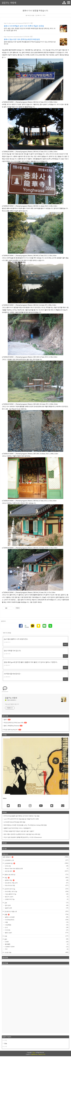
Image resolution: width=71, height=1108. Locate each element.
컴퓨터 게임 (36, 880)
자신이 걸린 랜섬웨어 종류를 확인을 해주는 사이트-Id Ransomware (23, 837)
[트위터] (26, 626)
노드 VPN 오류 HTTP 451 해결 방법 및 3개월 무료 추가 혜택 (21, 819)
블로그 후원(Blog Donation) (13, 725)
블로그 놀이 (36, 932)
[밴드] (50, 626)
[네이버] (44, 626)
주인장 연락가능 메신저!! (12, 729)
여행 (36, 922)
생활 (36, 914)
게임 (36, 877)
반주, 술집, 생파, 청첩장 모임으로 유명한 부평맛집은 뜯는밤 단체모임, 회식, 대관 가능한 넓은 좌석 (29, 29)
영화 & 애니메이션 (36, 874)
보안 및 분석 (36, 871)
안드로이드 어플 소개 (36, 911)
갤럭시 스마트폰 (36, 917)
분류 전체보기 (35, 857)
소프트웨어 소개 (36, 860)
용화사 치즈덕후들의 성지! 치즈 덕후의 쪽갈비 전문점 (24, 26)
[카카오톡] (32, 626)
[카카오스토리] (38, 626)
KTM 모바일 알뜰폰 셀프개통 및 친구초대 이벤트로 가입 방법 (21, 816)
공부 (36, 903)
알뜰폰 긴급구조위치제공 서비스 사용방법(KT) (17, 828)
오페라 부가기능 (36, 899)
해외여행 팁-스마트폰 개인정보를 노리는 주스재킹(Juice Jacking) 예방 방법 (25, 825)
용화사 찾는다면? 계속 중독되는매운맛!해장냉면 (22, 39)
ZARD (36, 941)
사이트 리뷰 (36, 952)
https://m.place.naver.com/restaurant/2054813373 (17, 23)
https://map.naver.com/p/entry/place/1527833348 (16, 36)
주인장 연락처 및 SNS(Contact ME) (15, 722)
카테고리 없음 (30, 15)
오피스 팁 (36, 866)
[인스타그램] (30, 806)
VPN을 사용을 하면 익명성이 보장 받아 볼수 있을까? (19, 831)
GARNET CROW (36, 946)
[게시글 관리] (11, 608)
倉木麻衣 (36, 944)
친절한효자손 (34, 1054)
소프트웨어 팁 (36, 863)
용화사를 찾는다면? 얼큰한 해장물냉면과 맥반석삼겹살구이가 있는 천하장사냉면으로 (30, 43)
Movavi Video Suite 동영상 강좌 (36, 868)
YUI (36, 949)
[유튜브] (41, 806)
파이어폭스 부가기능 (36, 891)
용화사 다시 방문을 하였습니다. (35, 11)
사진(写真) (36, 925)
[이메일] (62, 806)
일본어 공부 (36, 908)
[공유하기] (9, 608)
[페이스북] (21, 626)
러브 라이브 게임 (36, 885)
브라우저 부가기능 (36, 889)
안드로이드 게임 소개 (36, 883)
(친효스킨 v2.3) (41, 1054)
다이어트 (36, 930)
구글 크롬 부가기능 (36, 894)
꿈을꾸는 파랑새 (9, 2)
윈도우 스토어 (36, 896)
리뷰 (36, 936)
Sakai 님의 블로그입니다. (12, 704)
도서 (36, 927)
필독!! (7, 719)
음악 (36, 939)
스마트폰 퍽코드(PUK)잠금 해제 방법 (14, 822)
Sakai (34, 1052)
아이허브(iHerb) (36, 919)
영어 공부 (36, 905)
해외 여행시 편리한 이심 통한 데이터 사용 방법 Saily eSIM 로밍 (22, 834)
